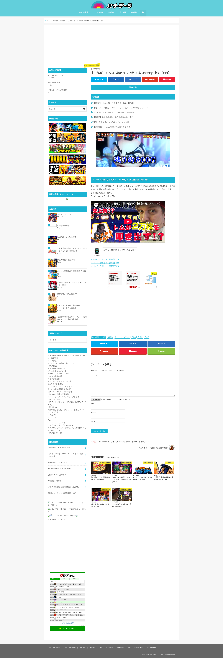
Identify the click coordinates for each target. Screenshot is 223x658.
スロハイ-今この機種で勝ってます (61, 363)
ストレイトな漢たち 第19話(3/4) (105, 266)
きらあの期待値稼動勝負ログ (59, 389)
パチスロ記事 (83, 12)
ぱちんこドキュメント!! (57, 371)
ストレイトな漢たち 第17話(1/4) (105, 259)
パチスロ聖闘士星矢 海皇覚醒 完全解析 (71, 272)
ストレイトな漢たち (123, 337)
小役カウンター (54, 399)
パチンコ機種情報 (70, 647)
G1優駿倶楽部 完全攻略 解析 (59, 469)
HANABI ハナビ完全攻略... (58, 90)
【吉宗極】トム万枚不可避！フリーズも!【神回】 (114, 103)
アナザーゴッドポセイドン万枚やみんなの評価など (114, 112)
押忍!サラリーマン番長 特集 (59, 448)
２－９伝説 (52, 361)
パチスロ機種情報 (54, 647)
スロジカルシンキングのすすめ (60, 387)
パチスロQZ (52, 366)
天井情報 (123, 12)
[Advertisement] (133, 45)
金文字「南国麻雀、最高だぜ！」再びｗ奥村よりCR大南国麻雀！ (72, 250)
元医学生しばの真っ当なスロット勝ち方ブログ (66, 410)
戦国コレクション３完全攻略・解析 (62, 493)
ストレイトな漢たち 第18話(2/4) (105, 263)
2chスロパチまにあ (55, 384)
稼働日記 (134, 12)
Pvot (49, 420)
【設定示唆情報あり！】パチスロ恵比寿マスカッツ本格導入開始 (72, 318)
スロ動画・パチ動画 (99, 337)
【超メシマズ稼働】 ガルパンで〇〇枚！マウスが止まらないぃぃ (121, 108)
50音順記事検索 (54, 83)
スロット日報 (53, 412)
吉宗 (147, 337)
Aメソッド (52, 417)
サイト (93, 421)
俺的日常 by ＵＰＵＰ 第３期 (60, 381)
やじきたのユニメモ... (56, 75)
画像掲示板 (120, 647)
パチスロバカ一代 (55, 433)
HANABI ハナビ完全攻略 (66, 237)
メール (93, 412)
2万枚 (111, 337)
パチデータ (157, 654)
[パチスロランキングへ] (77, 517)
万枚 (141, 337)
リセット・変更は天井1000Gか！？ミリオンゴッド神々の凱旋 (72, 306)
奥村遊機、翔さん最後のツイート (70, 294)
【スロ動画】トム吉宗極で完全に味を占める (111, 127)
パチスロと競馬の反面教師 (58, 394)
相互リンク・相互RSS (135, 647)
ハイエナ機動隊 (54, 379)
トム (134, 337)
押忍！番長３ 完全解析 (66, 260)
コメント (94, 375)
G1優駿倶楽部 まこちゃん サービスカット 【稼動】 (72, 284)
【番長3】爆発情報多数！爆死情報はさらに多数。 (114, 117)
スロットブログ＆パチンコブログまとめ (63, 397)
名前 (92, 403)
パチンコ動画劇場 (55, 376)
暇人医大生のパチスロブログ (59, 374)
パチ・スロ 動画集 (106, 647)
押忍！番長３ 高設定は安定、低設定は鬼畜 (111, 122)
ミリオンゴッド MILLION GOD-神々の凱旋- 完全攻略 (66, 455)
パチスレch (52, 407)
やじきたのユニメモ (65, 214)
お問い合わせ (151, 647)
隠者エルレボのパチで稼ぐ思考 (60, 392)
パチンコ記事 (98, 12)
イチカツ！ (52, 415)
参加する (81, 625)
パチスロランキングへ (56, 520)
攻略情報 (111, 12)
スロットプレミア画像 (56, 423)
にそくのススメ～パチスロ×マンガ (61, 425)
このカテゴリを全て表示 (67, 623)
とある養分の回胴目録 (56, 368)
